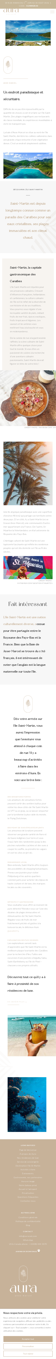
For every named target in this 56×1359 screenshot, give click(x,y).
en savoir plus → (17, 1002)
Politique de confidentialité (28, 1221)
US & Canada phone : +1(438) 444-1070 (28, 1244)
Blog (28, 1225)
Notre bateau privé (28, 1185)
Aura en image (28, 1181)
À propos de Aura (28, 1154)
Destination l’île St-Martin (28, 1166)
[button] (52, 11)
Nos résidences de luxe (28, 1158)
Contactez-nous (28, 1201)
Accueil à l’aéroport (28, 1189)
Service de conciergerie (28, 1162)
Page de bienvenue (28, 1150)
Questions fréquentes (28, 1197)
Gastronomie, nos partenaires (28, 1177)
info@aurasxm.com (28, 1236)
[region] (28, 1334)
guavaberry (13, 930)
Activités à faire (28, 1169)
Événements (28, 1173)
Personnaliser (28, 1346)
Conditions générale (28, 1217)
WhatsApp (28, 1240)
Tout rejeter (28, 1353)
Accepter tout (28, 1339)
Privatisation (28, 1193)
